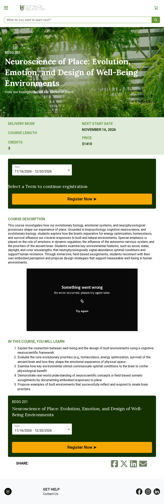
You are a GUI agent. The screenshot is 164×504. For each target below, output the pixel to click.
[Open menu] (6, 8)
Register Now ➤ (82, 199)
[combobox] (76, 20)
